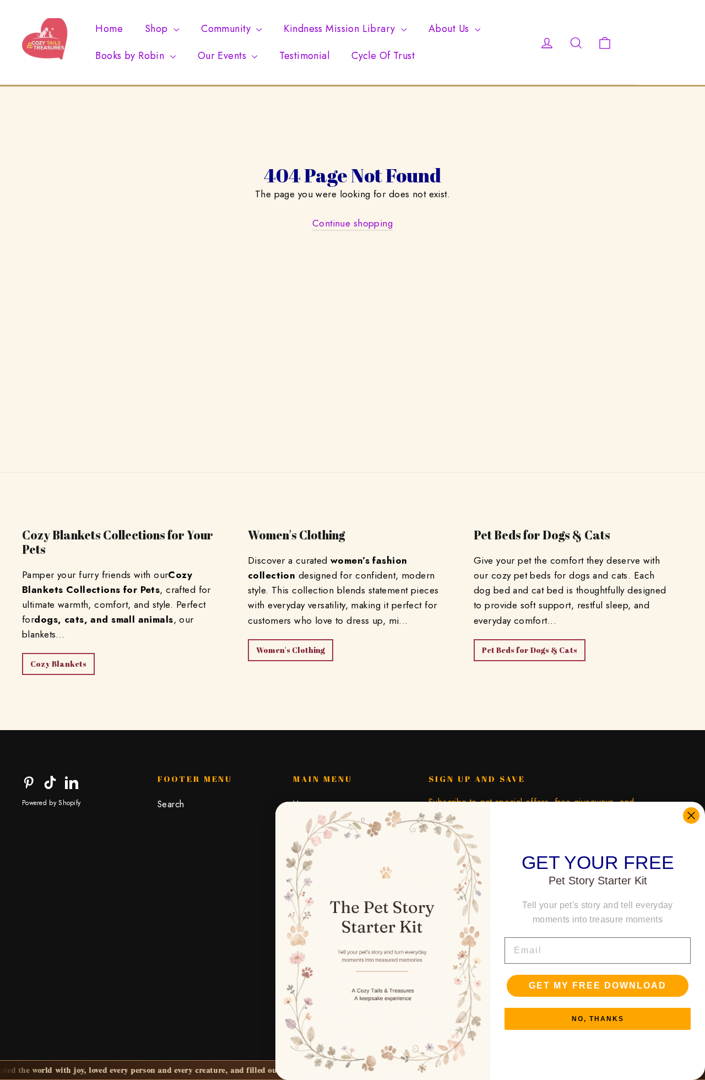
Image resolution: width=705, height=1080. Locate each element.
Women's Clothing (290, 650)
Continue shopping (352, 223)
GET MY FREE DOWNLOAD (597, 985)
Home (109, 28)
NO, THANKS (598, 1019)
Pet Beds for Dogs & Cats (529, 650)
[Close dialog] (691, 815)
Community (227, 28)
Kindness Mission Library (341, 28)
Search (171, 804)
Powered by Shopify (51, 803)
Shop (158, 28)
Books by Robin (131, 55)
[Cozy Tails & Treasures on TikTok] (50, 781)
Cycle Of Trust (383, 55)
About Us (450, 28)
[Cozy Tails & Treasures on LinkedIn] (71, 781)
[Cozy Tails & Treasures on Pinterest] (28, 781)
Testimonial (304, 55)
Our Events (224, 55)
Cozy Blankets (58, 663)
